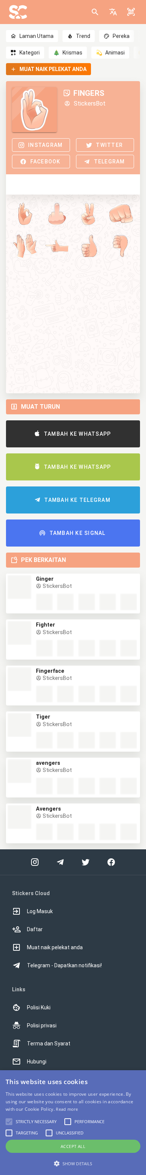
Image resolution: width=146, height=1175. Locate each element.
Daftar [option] (35, 929)
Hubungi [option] (36, 1062)
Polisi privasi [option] (42, 1025)
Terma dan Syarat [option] (48, 1044)
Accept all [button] (73, 1146)
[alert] (73, 1122)
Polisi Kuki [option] (39, 1007)
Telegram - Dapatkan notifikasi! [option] (64, 965)
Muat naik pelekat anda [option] (55, 947)
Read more (67, 1109)
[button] (113, 12)
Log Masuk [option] (40, 911)
